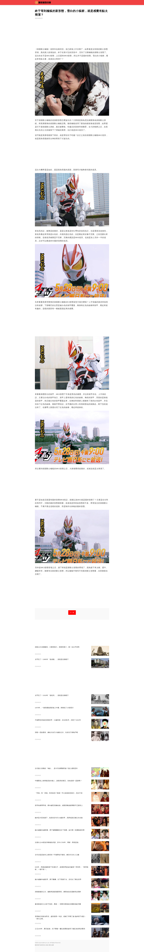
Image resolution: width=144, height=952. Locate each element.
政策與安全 (43, 945)
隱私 (50, 945)
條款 (47, 945)
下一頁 (72, 612)
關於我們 (37, 945)
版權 (52, 945)
